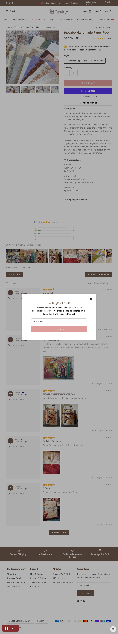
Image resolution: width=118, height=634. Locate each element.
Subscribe (59, 329)
